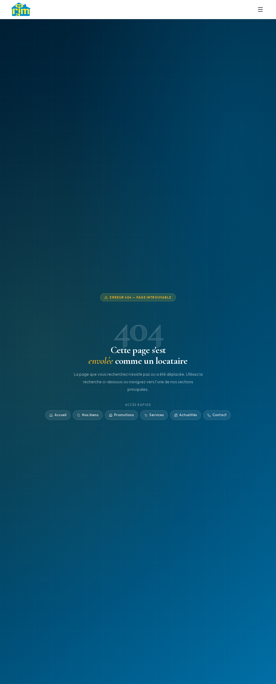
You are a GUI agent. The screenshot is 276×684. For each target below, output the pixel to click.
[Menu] (260, 9)
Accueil (60, 415)
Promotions (124, 415)
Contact (219, 415)
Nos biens (90, 415)
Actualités (188, 415)
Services (156, 415)
